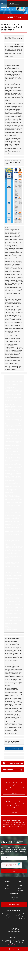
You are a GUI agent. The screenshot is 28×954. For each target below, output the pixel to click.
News (8, 885)
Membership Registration (14, 899)
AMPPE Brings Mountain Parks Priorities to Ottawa (12, 817)
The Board (20, 887)
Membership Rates (14, 897)
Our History (20, 890)
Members (20, 888)
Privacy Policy (17, 944)
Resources (7, 888)
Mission (20, 885)
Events (7, 887)
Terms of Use (10, 944)
